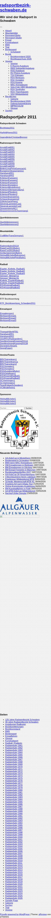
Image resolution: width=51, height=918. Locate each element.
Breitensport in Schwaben (17, 460)
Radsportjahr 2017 (13, 877)
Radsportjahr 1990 (13, 814)
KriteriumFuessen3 (9, 183)
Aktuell (8, 31)
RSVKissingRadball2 (10, 288)
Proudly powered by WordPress (14, 914)
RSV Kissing (16, 82)
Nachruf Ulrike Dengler (16, 493)
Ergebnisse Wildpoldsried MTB (19, 479)
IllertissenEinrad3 (8, 320)
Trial (7, 47)
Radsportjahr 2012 (13, 865)
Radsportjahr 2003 (13, 844)
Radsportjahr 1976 (13, 781)
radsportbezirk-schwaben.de (15, 7)
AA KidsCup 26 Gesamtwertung (20, 474)
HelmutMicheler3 (8, 403)
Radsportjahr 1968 (13, 762)
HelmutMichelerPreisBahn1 (13, 257)
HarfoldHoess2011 (8, 132)
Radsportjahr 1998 (13, 832)
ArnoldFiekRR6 (7, 159)
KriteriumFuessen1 (9, 178)
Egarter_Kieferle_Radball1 (12, 269)
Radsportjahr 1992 (13, 818)
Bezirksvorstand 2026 (20, 56)
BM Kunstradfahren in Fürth (18, 489)
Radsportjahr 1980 (13, 790)
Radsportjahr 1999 (13, 835)
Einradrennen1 (7, 313)
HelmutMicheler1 (8, 399)
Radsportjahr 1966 (13, 757)
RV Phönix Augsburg (20, 73)
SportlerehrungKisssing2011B (14, 343)
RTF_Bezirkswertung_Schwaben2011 (17, 303)
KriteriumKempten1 (9, 185)
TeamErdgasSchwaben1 (11, 385)
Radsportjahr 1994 (13, 823)
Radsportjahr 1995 (13, 825)
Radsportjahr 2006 (13, 851)
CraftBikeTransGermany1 (12, 236)
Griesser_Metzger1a (9, 276)
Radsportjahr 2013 (13, 868)
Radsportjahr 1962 (13, 748)
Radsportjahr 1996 (13, 828)
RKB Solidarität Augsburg (22, 68)
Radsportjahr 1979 (13, 788)
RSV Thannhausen (19, 92)
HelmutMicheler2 (8, 401)
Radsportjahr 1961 (13, 745)
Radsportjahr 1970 (13, 767)
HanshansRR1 (7, 173)
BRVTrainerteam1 (8, 359)
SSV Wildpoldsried (19, 94)
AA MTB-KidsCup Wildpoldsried (20, 491)
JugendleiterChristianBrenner (13, 137)
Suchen (8, 111)
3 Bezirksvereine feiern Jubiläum (20, 477)
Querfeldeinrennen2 (9, 224)
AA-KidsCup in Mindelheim (17, 458)
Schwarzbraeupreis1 (9, 197)
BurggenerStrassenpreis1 (12, 171)
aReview (43, 914)
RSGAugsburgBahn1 (10, 371)
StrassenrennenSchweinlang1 (14, 211)
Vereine (8, 61)
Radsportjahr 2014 (13, 870)
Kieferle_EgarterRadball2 (12, 283)
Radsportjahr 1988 (13, 809)
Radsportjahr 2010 (13, 861)
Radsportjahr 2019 (13, 882)
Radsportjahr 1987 (13, 806)
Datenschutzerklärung (20, 103)
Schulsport (15, 52)
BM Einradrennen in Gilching (18, 467)
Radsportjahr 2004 (13, 846)
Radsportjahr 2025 (13, 896)
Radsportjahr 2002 (13, 842)
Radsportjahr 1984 (13, 799)
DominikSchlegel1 (8, 346)
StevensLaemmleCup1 (10, 204)
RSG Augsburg (17, 71)
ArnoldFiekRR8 (7, 164)
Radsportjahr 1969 (13, 764)
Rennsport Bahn (12, 35)
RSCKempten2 (7, 369)
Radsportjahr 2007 (13, 853)
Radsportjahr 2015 (13, 872)
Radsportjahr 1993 (13, 821)
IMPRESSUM (16, 106)
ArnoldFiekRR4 (7, 154)
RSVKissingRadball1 (10, 285)
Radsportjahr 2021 (13, 886)
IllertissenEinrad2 (8, 318)
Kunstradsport (11, 42)
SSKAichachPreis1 (9, 201)
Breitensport (10, 49)
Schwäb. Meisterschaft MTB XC (20, 481)
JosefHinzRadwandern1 (11, 339)
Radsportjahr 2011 (13, 863)
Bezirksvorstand (12, 729)
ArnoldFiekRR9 (7, 166)
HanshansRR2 (7, 176)
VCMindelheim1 (7, 387)
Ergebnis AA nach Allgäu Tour (19, 484)
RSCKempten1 (7, 366)
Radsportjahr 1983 (13, 797)
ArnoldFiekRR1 (7, 147)
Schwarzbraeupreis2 (9, 199)
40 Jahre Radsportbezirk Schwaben (21, 722)
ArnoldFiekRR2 (7, 150)
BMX (7, 45)
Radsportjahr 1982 (13, 795)
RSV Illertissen (17, 78)
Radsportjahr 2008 (13, 856)
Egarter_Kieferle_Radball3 (12, 273)
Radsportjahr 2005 (13, 849)
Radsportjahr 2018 (13, 879)
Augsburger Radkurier (15, 724)
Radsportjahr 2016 (13, 875)
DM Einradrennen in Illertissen (19, 465)
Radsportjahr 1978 (13, 785)
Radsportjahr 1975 (13, 778)
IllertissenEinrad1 (8, 316)
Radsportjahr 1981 (13, 792)
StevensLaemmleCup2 (10, 206)
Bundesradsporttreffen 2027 (18, 472)
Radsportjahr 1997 (13, 830)
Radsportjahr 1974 (13, 776)
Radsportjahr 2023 (13, 891)
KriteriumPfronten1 (8, 192)
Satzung (14, 99)
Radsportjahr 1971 (13, 769)
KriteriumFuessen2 (9, 180)
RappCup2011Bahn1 (10, 248)
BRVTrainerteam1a (9, 362)
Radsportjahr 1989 (13, 811)
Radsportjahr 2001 (13, 839)
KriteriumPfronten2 (8, 194)
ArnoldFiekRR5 (7, 157)
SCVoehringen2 (7, 383)
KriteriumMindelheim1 (10, 187)
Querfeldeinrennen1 (9, 222)
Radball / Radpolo (13, 743)
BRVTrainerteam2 (8, 364)
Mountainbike (11, 33)
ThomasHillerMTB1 (9, 332)
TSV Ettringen (17, 75)
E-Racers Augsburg (19, 66)
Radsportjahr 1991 (13, 816)
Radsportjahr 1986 (13, 804)
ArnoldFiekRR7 (7, 161)
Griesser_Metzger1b (9, 278)
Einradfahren (11, 736)
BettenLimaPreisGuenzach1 (13, 168)
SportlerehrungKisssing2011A (14, 341)
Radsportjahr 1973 (13, 774)
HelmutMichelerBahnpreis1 (12, 255)
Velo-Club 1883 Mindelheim (23, 87)
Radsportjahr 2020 (13, 884)
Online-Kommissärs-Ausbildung (20, 486)
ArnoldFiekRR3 (7, 152)
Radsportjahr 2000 (13, 837)
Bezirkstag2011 (7, 128)
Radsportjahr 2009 (13, 858)
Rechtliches (10, 96)
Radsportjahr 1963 (13, 750)
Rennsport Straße (13, 38)
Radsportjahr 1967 (13, 759)
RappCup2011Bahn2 (10, 250)
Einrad (8, 40)
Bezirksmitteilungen (14, 727)
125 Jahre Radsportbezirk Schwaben (22, 720)
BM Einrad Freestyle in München (20, 470)
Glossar (14, 108)
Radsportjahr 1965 (13, 755)
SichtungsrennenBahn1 (11, 253)
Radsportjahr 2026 (13, 898)
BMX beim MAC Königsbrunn (19, 463)
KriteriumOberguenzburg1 (12, 190)
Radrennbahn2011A (9, 246)
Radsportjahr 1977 (13, 783)
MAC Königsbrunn (19, 85)
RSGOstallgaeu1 (8, 373)
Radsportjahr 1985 (13, 802)
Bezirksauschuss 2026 (21, 59)
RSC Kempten (17, 80)
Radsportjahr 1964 (13, 752)
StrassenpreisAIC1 (9, 208)
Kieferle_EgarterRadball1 (12, 280)
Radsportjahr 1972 (13, 771)
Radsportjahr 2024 (13, 893)
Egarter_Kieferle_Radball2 (12, 271)
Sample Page (11, 900)
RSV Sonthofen (17, 89)
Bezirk (8, 54)
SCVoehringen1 (7, 380)
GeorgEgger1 (6, 348)
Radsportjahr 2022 (13, 889)
